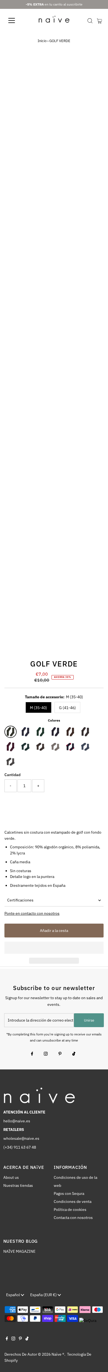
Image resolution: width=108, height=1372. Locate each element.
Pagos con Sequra (69, 1193)
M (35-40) (38, 707)
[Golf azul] (85, 747)
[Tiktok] (74, 1054)
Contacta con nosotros (73, 1217)
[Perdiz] (40, 747)
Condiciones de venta (72, 1201)
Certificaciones (20, 900)
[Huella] (10, 747)
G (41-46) (67, 707)
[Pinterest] (60, 1054)
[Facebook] (32, 1054)
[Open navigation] (16, 20)
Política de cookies (70, 1209)
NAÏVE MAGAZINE (19, 1251)
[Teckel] (55, 732)
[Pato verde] (25, 747)
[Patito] (25, 732)
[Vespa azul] (70, 747)
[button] (54, 948)
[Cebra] (55, 747)
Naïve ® (58, 1354)
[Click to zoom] (94, 67)
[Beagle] (85, 732)
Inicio (42, 40)
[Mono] (40, 732)
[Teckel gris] (10, 762)
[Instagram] (45, 1054)
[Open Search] (90, 21)
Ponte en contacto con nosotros (32, 914)
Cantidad (12, 774)
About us (11, 1177)
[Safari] (70, 732)
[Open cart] (99, 20)
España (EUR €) (44, 1294)
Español (13, 1294)
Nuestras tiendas (18, 1185)
